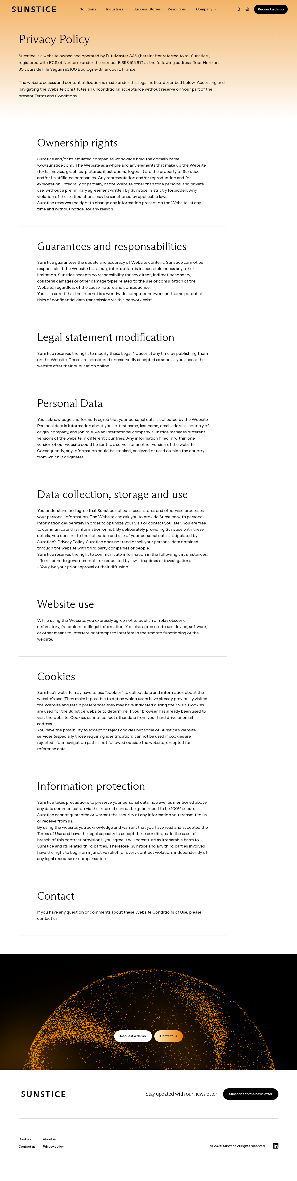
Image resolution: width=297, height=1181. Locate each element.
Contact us (168, 1036)
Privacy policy (53, 1146)
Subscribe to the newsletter (250, 1094)
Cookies (25, 1139)
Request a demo (271, 9)
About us (50, 1139)
